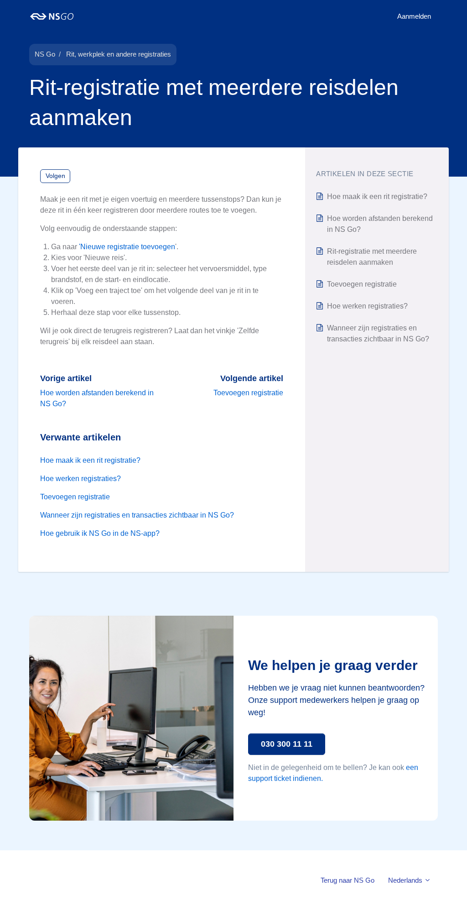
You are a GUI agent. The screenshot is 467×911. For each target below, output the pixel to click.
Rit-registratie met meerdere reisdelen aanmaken (372, 256)
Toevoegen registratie (248, 393)
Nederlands (406, 880)
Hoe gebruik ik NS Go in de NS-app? (100, 533)
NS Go (45, 54)
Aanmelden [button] (414, 16)
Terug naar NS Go (347, 880)
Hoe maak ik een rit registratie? (90, 460)
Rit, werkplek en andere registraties (118, 54)
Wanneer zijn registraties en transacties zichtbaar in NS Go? (137, 515)
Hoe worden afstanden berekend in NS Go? (380, 224)
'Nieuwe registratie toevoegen (127, 247)
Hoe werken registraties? (80, 478)
